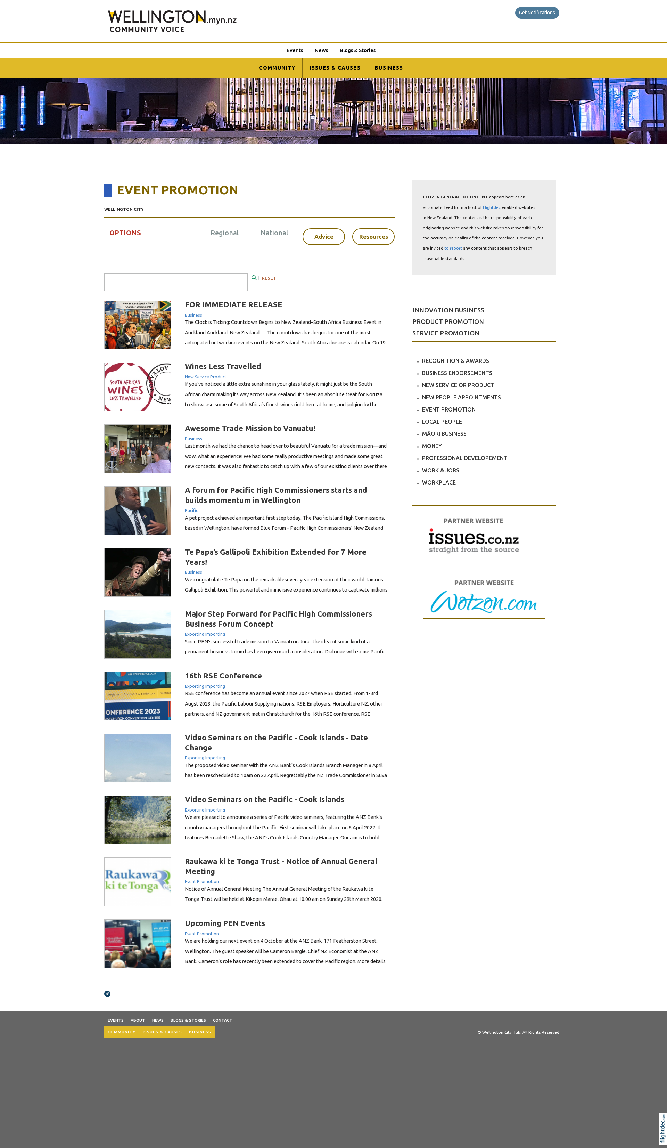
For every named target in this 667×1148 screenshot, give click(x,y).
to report (453, 248)
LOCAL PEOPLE (442, 421)
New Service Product (206, 376)
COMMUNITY (277, 68)
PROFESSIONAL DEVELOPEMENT (465, 458)
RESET (269, 278)
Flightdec (492, 207)
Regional (225, 233)
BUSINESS (389, 68)
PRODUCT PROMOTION (448, 321)
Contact (222, 1020)
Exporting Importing (205, 634)
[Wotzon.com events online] (484, 598)
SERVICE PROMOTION (445, 332)
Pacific (191, 510)
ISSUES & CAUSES (335, 68)
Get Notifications (537, 12)
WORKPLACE (439, 482)
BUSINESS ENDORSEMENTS (457, 373)
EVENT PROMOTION (449, 409)
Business (193, 314)
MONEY (432, 446)
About (138, 1020)
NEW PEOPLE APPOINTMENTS (461, 397)
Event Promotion (202, 881)
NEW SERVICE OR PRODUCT (458, 385)
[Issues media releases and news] (473, 543)
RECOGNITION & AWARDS (455, 361)
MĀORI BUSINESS (444, 434)
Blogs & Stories (358, 50)
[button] (664, 1138)
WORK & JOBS (440, 470)
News (321, 50)
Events (295, 50)
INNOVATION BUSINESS (448, 310)
